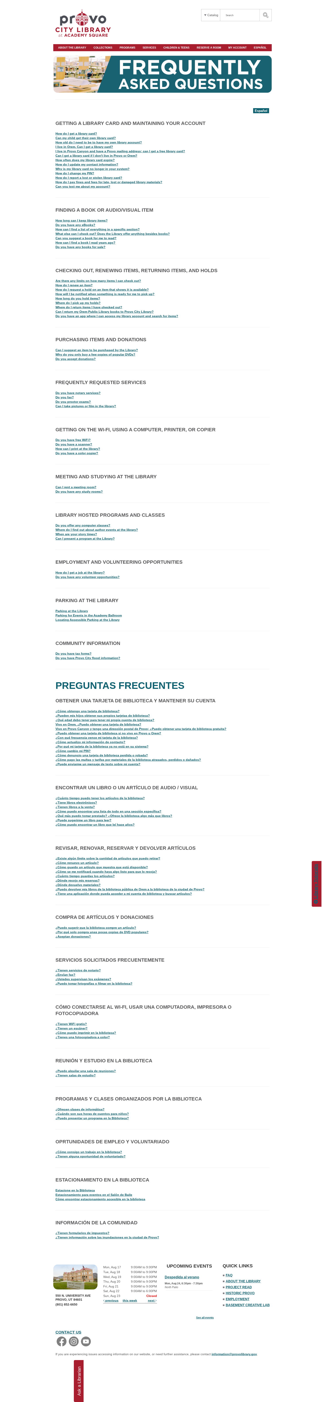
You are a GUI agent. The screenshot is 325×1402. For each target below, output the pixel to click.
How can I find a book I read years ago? (85, 242)
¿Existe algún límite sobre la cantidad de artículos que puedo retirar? (107, 858)
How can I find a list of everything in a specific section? (97, 229)
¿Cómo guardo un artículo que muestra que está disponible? (101, 867)
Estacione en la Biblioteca (75, 1190)
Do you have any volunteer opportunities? (87, 577)
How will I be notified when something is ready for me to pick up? (105, 294)
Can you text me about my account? (82, 186)
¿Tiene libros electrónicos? (76, 802)
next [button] (151, 1300)
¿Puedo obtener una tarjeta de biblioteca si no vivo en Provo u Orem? (108, 733)
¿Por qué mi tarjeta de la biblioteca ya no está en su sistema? (102, 746)
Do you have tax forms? (73, 653)
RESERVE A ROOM (209, 47)
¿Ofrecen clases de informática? (80, 1109)
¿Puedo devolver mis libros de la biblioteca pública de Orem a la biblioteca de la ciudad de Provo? (130, 889)
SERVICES (150, 47)
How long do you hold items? (77, 298)
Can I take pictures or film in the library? (85, 406)
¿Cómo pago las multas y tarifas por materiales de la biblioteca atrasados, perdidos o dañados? (128, 759)
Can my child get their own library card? (85, 138)
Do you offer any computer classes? (82, 525)
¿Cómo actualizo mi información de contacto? (90, 742)
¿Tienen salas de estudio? (75, 1075)
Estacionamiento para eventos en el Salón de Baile (93, 1195)
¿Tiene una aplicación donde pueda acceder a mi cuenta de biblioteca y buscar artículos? (123, 893)
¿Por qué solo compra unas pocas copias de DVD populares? (102, 932)
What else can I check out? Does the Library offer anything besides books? (112, 234)
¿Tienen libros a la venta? (75, 807)
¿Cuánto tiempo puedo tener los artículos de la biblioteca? (100, 798)
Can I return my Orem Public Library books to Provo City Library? (104, 311)
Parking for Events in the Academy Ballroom (88, 615)
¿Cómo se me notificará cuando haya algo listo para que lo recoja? (106, 871)
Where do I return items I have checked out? (88, 307)
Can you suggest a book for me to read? (86, 238)
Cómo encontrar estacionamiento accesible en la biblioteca (100, 1199)
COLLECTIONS (103, 47)
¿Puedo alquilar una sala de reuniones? (85, 1071)
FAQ (229, 1275)
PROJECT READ (239, 1287)
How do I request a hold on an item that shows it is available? (102, 289)
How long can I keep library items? (81, 220)
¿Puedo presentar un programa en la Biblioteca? (92, 1118)
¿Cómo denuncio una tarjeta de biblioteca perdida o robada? (101, 755)
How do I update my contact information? (86, 164)
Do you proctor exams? (73, 401)
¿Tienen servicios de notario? (78, 970)
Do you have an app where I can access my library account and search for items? (116, 316)
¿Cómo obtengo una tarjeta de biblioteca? (87, 711)
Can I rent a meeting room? (75, 487)
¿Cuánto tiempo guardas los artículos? (85, 876)
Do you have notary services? (78, 393)
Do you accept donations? (75, 359)
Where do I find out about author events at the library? (96, 529)
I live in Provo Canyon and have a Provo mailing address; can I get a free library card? (120, 151)
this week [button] (130, 1300)
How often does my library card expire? (85, 160)
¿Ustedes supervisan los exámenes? (83, 979)
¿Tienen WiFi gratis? (71, 1024)
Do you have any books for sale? (80, 247)
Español (261, 111)
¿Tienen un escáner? (71, 1028)
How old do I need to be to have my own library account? (98, 142)
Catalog (212, 15)
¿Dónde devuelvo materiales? (78, 885)
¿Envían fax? (65, 974)
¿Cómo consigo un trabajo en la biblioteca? (88, 1152)
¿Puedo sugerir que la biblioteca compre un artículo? (95, 927)
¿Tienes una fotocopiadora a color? (82, 1037)
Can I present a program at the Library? (85, 538)
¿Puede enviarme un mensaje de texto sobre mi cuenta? (97, 764)
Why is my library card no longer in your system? (92, 169)
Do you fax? (64, 397)
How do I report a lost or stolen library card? (88, 177)
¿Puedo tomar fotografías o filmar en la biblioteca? (93, 983)
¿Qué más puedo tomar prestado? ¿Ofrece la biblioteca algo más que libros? (113, 816)
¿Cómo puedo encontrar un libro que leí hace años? (95, 824)
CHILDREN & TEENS (176, 47)
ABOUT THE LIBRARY (72, 47)
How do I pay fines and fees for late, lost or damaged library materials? (108, 182)
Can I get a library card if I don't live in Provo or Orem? (96, 155)
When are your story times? (76, 534)
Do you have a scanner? (73, 444)
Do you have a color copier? (76, 453)
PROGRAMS (128, 47)
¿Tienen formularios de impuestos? (82, 1233)
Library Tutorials (315, 882)
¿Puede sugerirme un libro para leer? (83, 820)
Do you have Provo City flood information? (87, 658)
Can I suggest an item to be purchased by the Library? (96, 350)
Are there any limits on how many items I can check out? (98, 281)
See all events (205, 1317)
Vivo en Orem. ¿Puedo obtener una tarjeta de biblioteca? (98, 724)
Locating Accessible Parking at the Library (87, 620)
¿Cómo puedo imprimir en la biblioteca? (85, 1033)
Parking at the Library (71, 611)
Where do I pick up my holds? (78, 303)
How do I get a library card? (76, 133)
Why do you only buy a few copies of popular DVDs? (95, 354)
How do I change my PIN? (74, 173)
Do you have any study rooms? (79, 491)
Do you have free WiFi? (73, 440)
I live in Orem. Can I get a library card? (84, 147)
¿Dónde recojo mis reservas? (77, 880)
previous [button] (111, 1300)
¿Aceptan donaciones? (73, 936)
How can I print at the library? (77, 448)
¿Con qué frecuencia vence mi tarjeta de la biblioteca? (96, 737)
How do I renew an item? (74, 285)
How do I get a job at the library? (80, 572)
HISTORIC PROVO (240, 1293)
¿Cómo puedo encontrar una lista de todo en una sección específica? (108, 811)
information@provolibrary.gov (234, 1354)
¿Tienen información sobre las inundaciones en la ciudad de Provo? (107, 1237)
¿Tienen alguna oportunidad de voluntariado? (90, 1156)
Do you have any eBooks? (75, 225)
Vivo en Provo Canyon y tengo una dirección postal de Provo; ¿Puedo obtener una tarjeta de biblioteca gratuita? (140, 729)
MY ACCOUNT (237, 47)
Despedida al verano (182, 1277)
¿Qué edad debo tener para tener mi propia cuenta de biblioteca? (104, 720)
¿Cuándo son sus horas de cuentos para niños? (92, 1114)
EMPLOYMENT (237, 1299)
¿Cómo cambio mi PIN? (73, 751)
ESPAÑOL (260, 47)
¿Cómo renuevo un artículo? (77, 863)
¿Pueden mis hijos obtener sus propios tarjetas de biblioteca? (102, 715)
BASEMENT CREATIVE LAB (248, 1305)
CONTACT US (68, 1332)
